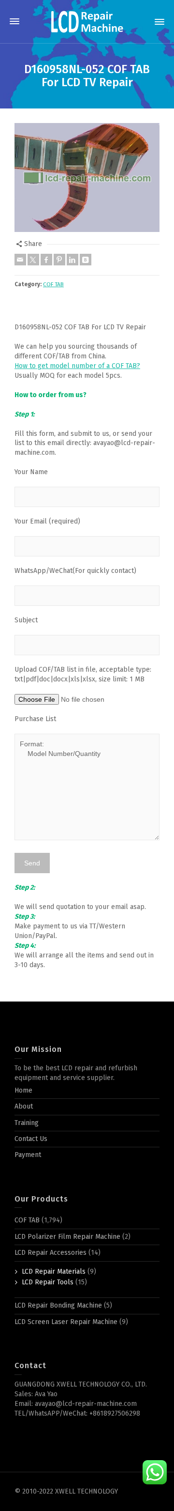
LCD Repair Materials (54, 1271)
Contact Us (30, 1139)
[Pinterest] (59, 259)
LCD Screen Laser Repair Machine (65, 1322)
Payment (27, 1155)
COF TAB (53, 284)
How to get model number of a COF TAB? (77, 366)
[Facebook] (46, 259)
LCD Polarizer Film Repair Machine (67, 1237)
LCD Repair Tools (47, 1282)
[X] (33, 259)
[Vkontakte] (85, 259)
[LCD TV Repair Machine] (87, 21)
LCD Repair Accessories (50, 1253)
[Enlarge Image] (87, 177)
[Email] (20, 259)
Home (23, 1090)
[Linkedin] (72, 259)
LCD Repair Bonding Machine (58, 1305)
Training (26, 1123)
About (23, 1106)
